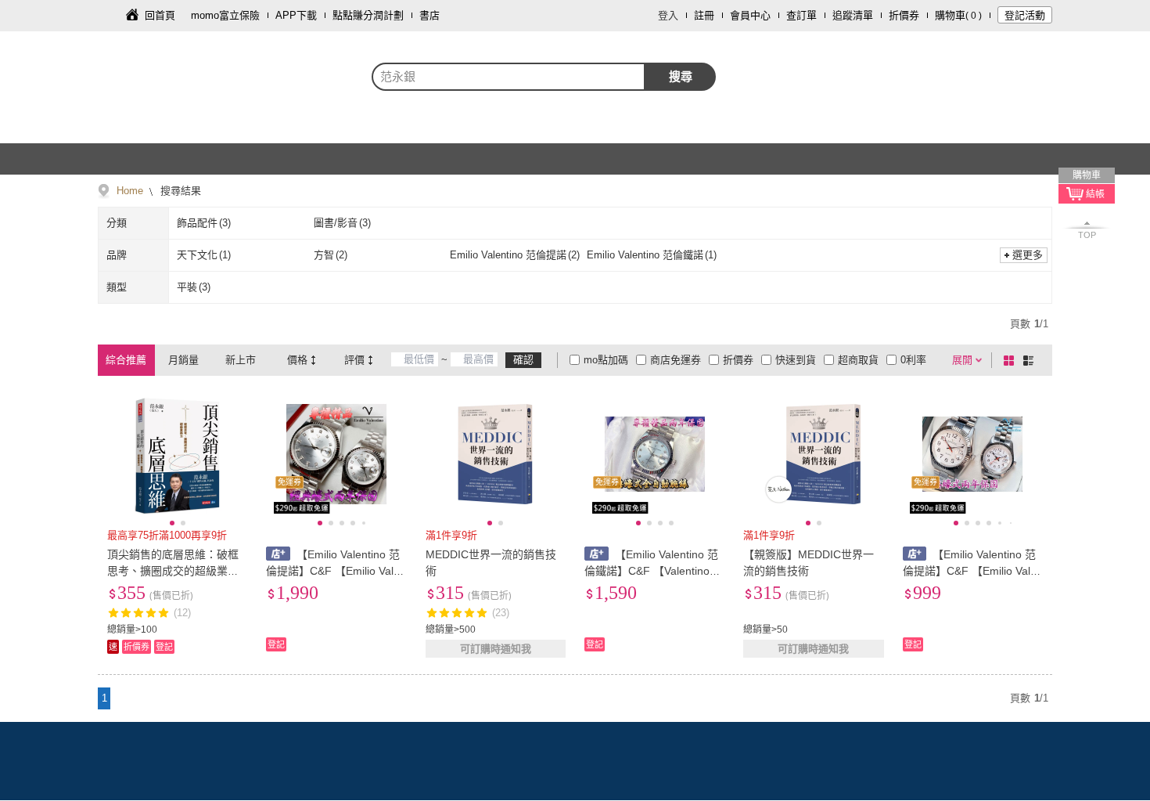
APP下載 (296, 15)
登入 (668, 15)
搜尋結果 (179, 191)
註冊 (704, 15)
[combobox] (508, 76)
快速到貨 (795, 360)
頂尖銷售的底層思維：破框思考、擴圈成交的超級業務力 (173, 571)
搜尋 (680, 76)
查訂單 (801, 15)
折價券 (904, 15)
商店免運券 (675, 360)
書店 (429, 15)
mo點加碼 (606, 360)
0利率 (913, 360)
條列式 (1031, 360)
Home (130, 191)
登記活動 (1024, 15)
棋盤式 (1011, 360)
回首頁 (160, 15)
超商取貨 (858, 360)
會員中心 (750, 15)
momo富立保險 (225, 15)
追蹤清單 (852, 15)
